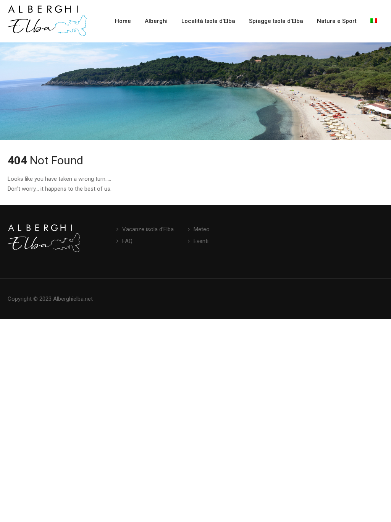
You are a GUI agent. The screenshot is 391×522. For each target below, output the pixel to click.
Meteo (202, 229)
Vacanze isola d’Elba (148, 229)
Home (123, 21)
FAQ (127, 241)
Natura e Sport (337, 21)
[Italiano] (373, 21)
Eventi (201, 241)
